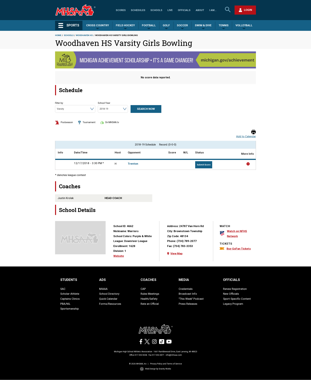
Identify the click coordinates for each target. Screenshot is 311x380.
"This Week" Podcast (191, 298)
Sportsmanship (69, 308)
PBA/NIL (65, 303)
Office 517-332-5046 (138, 355)
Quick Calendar (108, 298)
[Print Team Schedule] (253, 132)
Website (118, 256)
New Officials (231, 293)
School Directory (109, 293)
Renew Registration (235, 288)
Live (170, 10)
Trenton (133, 163)
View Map (176, 253)
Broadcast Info (188, 293)
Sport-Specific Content (237, 298)
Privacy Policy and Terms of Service (166, 364)
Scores (121, 10)
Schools (156, 10)
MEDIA (184, 280)
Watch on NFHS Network (237, 233)
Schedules (138, 10)
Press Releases (188, 303)
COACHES (148, 280)
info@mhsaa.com (174, 355)
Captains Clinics (70, 298)
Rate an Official (150, 303)
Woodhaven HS (84, 35)
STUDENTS (68, 280)
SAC (62, 288)
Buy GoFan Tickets (239, 248)
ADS (102, 280)
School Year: (104, 103)
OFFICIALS (231, 280)
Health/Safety (149, 298)
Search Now (146, 108)
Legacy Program (233, 303)
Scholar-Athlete (69, 293)
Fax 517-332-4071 (156, 355)
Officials (184, 10)
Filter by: (59, 103)
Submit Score (204, 164)
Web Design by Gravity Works (158, 369)
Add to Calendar (246, 136)
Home (58, 35)
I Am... (212, 10)
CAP (143, 288)
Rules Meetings (150, 293)
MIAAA (103, 288)
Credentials (186, 288)
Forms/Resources (110, 303)
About (200, 10)
